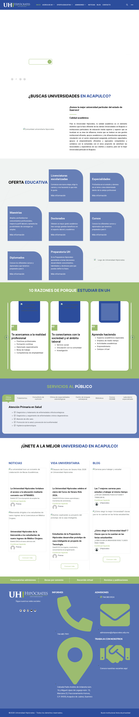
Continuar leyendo (18, 501)
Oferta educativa (64, 5)
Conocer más (27, 558)
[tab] (12, 79)
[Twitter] (24, 610)
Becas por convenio (54, 580)
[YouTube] (31, 610)
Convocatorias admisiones (23, 580)
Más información (58, 195)
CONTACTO (107, 5)
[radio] (35, 610)
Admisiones (79, 5)
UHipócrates (104, 503)
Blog (99, 5)
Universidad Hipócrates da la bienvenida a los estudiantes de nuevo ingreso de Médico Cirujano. (26, 535)
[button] (127, 5)
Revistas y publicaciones (116, 580)
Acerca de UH (47, 5)
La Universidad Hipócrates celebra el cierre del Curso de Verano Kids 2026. (69, 492)
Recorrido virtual (85, 580)
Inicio (38, 5)
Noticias (91, 5)
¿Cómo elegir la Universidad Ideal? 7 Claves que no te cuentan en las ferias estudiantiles (111, 534)
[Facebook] (21, 610)
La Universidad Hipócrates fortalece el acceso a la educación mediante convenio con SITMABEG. (27, 492)
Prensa (18, 504)
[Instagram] (28, 610)
